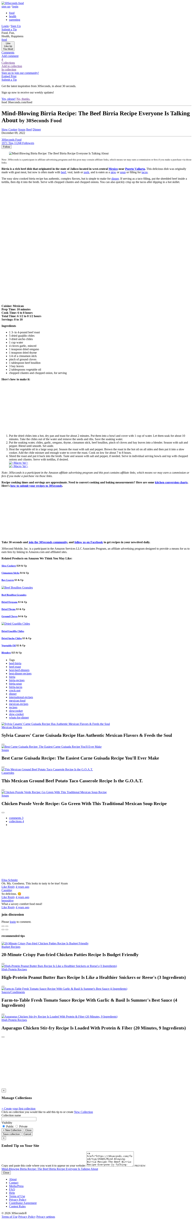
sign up (6, 6)
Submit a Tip (9, 29)
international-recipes (21, 697)
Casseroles (8, 772)
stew (113, 172)
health (12, 16)
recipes (13, 707)
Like (5, 886)
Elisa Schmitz (10, 880)
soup (123, 172)
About (13, 1179)
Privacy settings (45, 1216)
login (15, 6)
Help (12, 1192)
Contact (13, 1182)
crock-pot (14, 690)
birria (12, 676)
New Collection (83, 1112)
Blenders (6, 652)
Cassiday (7, 890)
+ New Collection (12, 1130)
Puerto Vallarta (135, 168)
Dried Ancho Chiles (12, 638)
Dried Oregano (10, 602)
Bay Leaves (8, 580)
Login (5, 26)
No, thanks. (23, 98)
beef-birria (15, 663)
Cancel (27, 1134)
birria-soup (15, 683)
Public (10, 1126)
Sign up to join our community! (20, 72)
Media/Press (16, 1186)
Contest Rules (17, 1206)
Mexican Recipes (12, 727)
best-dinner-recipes (20, 673)
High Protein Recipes (14, 969)
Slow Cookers (9, 565)
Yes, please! (9, 98)
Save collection (11, 1134)
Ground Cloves (10, 616)
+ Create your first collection (18, 1108)
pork (86, 172)
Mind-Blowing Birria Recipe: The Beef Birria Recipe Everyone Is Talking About (50, 1169)
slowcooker (16, 710)
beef (63, 172)
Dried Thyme (9, 609)
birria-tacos (15, 687)
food (12, 12)
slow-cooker (16, 714)
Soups (21, 129)
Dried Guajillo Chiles (13, 631)
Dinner (37, 129)
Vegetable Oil (9, 645)
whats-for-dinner (19, 717)
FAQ (12, 1189)
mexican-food (17, 700)
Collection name (11, 1115)
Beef (29, 129)
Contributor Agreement (23, 1203)
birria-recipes (17, 680)
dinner (115, 178)
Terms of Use (17, 1196)
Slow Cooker (9, 129)
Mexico (113, 168)
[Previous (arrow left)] (3, 929)
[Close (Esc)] (3, 926)
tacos (145, 172)
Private (23, 1126)
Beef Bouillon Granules (14, 594)
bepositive (8, 900)
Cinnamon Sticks (10, 572)
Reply (11, 886)
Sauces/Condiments (13, 992)
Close (28, 1130)
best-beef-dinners (19, 670)
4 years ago (22, 886)
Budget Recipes (11, 946)
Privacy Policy (17, 1199)
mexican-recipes (18, 704)
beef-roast (15, 666)
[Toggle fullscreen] (6, 926)
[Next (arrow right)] (6, 929)
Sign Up (16, 26)
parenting (14, 19)
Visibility (7, 1122)
